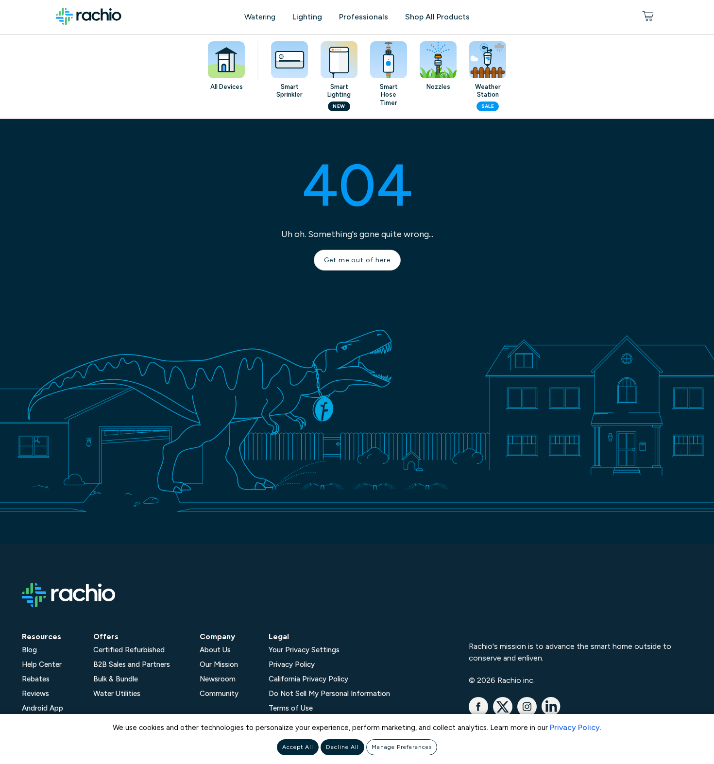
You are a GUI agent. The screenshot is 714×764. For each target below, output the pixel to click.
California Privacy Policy (308, 679)
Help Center (42, 664)
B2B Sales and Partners (131, 664)
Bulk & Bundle (115, 679)
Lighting (307, 16)
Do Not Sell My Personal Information (329, 693)
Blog (29, 649)
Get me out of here (357, 260)
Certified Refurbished (129, 649)
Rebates (36, 679)
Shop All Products (437, 16)
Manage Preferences (402, 747)
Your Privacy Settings (304, 649)
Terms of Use (291, 708)
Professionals (363, 16)
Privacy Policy (575, 727)
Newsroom (218, 679)
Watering (259, 16)
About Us (215, 649)
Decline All (342, 747)
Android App (42, 708)
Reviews (35, 693)
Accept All (297, 747)
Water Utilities (116, 693)
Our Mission (219, 664)
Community (219, 693)
